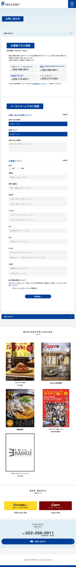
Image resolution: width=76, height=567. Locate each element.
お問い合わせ (40, 541)
